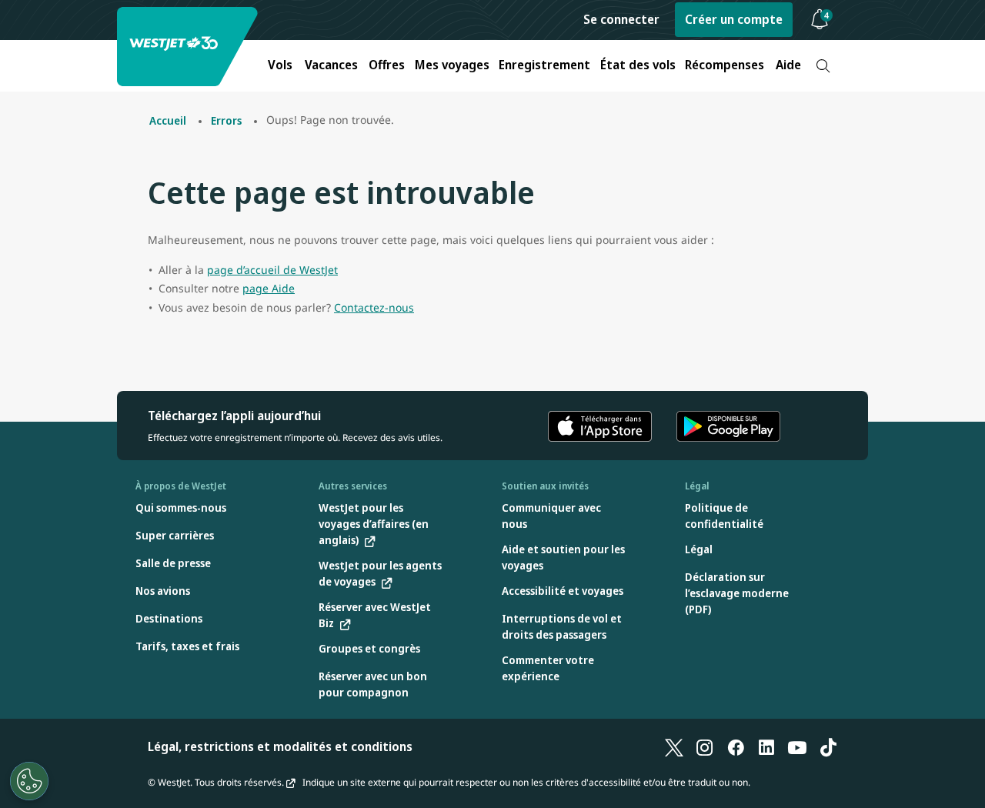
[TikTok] (828, 746)
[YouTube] (797, 746)
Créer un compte (734, 19)
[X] (674, 746)
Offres (387, 64)
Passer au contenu (13, 29)
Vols (280, 64)
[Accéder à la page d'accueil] (189, 46)
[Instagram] (705, 746)
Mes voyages (452, 64)
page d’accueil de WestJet (272, 269)
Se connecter (621, 19)
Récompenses (724, 64)
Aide (788, 64)
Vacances (331, 64)
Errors (226, 120)
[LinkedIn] (766, 746)
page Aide (268, 288)
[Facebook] (735, 746)
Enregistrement (544, 64)
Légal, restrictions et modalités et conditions (280, 746)
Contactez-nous (374, 307)
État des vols (638, 64)
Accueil (167, 120)
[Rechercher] (823, 66)
